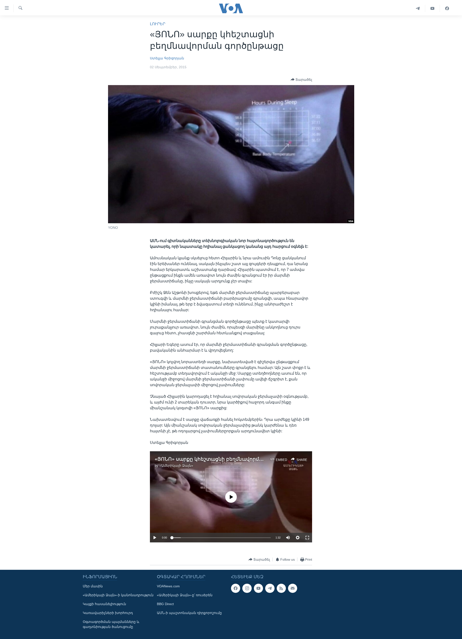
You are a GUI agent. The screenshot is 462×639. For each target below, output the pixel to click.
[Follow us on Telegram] (269, 588)
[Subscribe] (292, 588)
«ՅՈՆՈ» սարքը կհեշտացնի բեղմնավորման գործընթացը (228, 459)
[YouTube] (432, 8)
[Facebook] (447, 8)
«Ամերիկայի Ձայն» (176, 465)
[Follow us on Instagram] (246, 588)
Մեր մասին (93, 586)
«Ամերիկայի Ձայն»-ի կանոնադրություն (118, 595)
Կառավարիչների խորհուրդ (108, 613)
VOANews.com (168, 586)
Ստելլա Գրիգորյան (167, 58)
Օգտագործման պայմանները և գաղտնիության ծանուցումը (111, 624)
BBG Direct (165, 604)
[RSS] (281, 588)
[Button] (301, 79)
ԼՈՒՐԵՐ (157, 24)
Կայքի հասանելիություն (104, 604)
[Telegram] (418, 8)
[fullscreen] (307, 537)
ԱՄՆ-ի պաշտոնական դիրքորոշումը (189, 613)
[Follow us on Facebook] (235, 588)
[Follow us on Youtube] (258, 588)
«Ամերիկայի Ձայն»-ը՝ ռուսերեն (184, 595)
